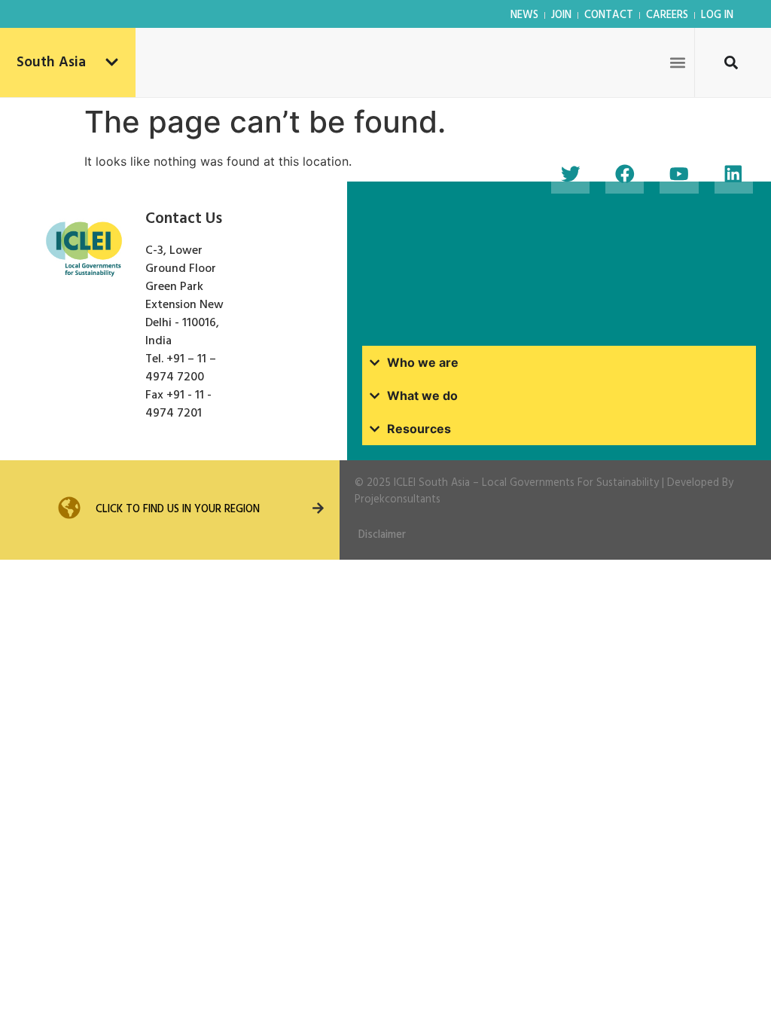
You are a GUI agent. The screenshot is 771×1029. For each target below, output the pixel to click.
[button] (678, 62)
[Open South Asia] (112, 63)
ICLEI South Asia (432, 483)
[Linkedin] (734, 174)
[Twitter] (570, 174)
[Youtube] (679, 174)
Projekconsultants (397, 499)
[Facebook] (624, 174)
